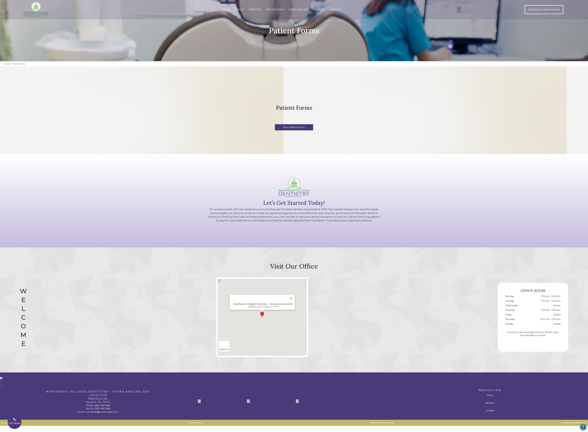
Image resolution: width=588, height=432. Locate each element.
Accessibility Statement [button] (573, 422)
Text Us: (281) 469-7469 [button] (98, 408)
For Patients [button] (275, 9)
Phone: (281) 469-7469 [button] (98, 405)
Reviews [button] (319, 9)
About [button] (239, 9)
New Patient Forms (294, 127)
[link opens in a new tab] (220, 401)
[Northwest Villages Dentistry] (294, 383)
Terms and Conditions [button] (382, 422)
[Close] (291, 298)
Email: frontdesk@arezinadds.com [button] (98, 412)
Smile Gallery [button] (299, 9)
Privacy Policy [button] (195, 422)
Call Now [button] (14, 423)
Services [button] (255, 9)
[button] (28, 9)
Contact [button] (335, 9)
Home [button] (226, 9)
